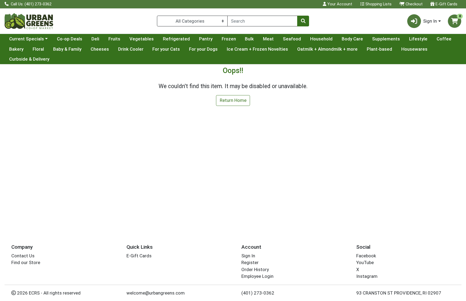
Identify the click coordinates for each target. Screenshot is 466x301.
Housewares (414, 49)
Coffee (444, 38)
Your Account (339, 4)
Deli (95, 38)
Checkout (414, 4)
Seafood (292, 38)
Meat (268, 38)
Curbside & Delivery (29, 59)
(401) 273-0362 (257, 293)
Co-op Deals (69, 38)
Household (321, 38)
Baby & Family (67, 49)
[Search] (303, 21)
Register (250, 262)
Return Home (233, 100)
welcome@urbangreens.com (155, 293)
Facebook (366, 255)
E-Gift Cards (445, 4)
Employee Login (257, 276)
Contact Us (23, 255)
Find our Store (25, 262)
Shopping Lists (378, 4)
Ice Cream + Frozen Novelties (257, 49)
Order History (255, 269)
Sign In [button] (430, 21)
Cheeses (100, 49)
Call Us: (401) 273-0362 (31, 4)
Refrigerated (176, 38)
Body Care (352, 38)
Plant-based (379, 49)
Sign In (248, 255)
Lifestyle (418, 38)
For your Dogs (203, 49)
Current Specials (26, 38)
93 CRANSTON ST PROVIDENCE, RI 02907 (398, 293)
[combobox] (262, 21)
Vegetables (141, 38)
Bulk (249, 38)
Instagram (367, 276)
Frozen (229, 38)
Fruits (114, 38)
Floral (38, 49)
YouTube (365, 262)
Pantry (206, 38)
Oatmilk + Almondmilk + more (327, 49)
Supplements (386, 38)
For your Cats (166, 49)
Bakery (16, 49)
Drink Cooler (130, 49)
